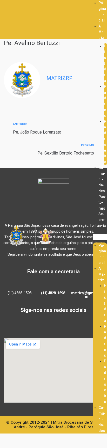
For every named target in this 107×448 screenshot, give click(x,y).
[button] (100, 237)
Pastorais (102, 202)
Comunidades (101, 179)
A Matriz (101, 32)
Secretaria (102, 220)
